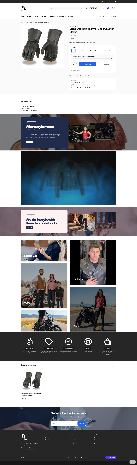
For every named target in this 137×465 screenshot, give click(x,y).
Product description (26, 101)
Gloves (82, 85)
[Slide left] (111, 365)
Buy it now (106, 64)
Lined (85, 85)
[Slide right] (114, 365)
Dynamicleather (106, 462)
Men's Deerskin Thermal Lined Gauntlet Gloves (31, 394)
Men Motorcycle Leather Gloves (84, 87)
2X (95, 50)
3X (100, 50)
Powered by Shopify (112, 462)
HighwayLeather (74, 26)
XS (73, 50)
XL (90, 50)
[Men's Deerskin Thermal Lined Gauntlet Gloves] (32, 388)
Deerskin (73, 85)
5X (109, 50)
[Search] (81, 8)
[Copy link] (88, 75)
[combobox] (66, 8)
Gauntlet (78, 85)
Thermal (93, 85)
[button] (113, 8)
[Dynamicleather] (24, 440)
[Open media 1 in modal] (42, 46)
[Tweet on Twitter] (77, 75)
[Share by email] (85, 75)
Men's (88, 85)
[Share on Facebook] (74, 75)
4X (105, 50)
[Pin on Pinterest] (81, 75)
